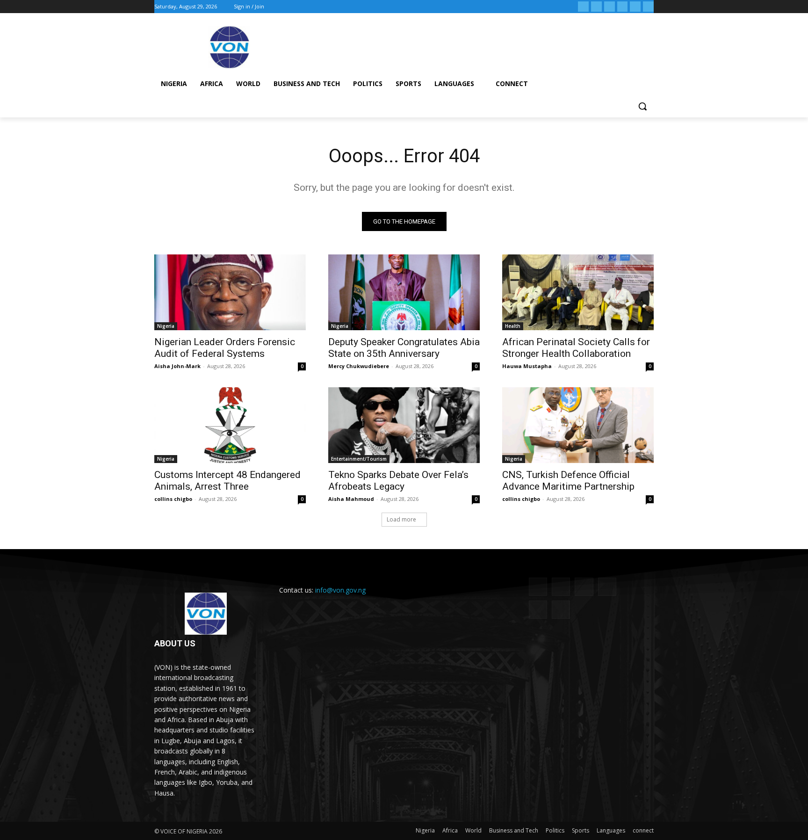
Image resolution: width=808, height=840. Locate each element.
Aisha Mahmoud (351, 498)
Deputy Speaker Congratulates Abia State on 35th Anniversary (404, 347)
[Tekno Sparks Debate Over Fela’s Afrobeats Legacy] (404, 425)
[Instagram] (596, 6)
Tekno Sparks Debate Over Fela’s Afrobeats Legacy (398, 480)
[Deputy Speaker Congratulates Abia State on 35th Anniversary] (404, 292)
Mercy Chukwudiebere (358, 365)
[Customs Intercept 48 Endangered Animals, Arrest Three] (230, 425)
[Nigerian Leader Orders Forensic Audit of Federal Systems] (230, 292)
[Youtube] (648, 6)
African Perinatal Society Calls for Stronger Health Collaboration (576, 347)
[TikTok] (609, 6)
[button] (642, 106)
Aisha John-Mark (177, 365)
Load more (401, 519)
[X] (622, 6)
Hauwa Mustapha (527, 365)
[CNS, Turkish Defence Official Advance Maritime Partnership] (578, 425)
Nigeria (165, 326)
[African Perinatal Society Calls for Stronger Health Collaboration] (578, 292)
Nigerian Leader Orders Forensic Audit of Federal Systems (224, 347)
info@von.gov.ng (340, 590)
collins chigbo (173, 498)
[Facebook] (583, 6)
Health (512, 326)
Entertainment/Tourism (359, 459)
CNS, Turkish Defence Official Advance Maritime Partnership (568, 480)
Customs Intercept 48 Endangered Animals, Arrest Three (227, 480)
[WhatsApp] (635, 6)
